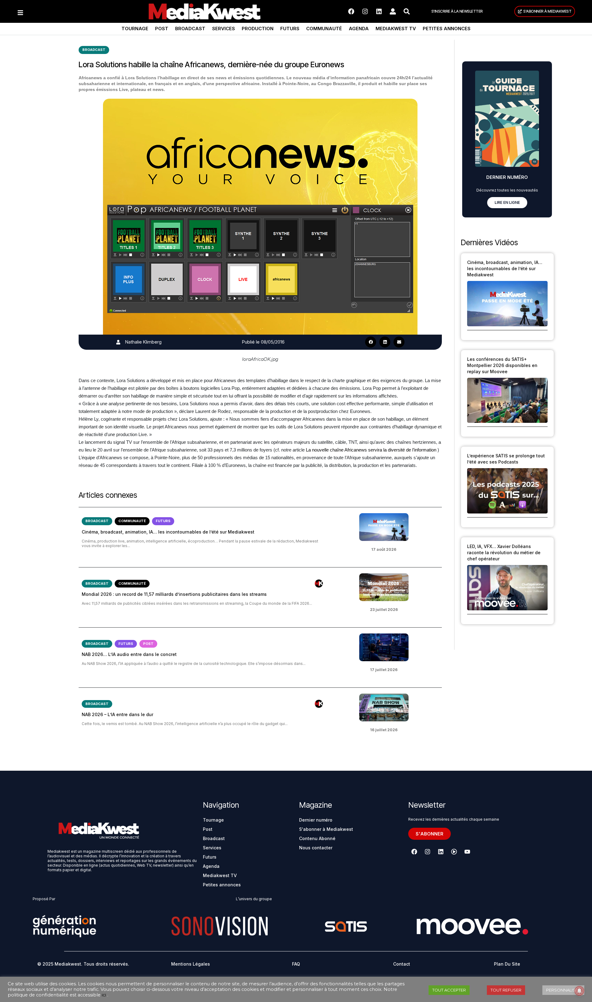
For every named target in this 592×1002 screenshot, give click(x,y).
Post (161, 28)
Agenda (359, 28)
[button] (370, 342)
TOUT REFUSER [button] (506, 990)
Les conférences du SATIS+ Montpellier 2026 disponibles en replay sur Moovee (502, 365)
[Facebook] (351, 11)
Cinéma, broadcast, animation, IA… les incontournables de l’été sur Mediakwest (168, 531)
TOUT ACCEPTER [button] (449, 990)
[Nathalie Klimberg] (118, 342)
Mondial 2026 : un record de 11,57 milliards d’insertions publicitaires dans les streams (174, 594)
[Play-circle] (454, 852)
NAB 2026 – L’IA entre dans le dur (117, 714)
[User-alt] (393, 11)
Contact (401, 964)
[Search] (407, 11)
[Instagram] (365, 11)
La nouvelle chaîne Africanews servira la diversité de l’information (371, 449)
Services (223, 28)
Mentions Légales (190, 964)
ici (104, 995)
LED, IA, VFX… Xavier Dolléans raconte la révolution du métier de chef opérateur (504, 552)
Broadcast (190, 28)
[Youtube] (467, 852)
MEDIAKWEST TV (396, 28)
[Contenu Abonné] (319, 583)
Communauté (324, 28)
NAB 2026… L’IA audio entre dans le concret (129, 654)
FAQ (296, 964)
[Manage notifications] (579, 991)
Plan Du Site (507, 964)
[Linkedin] (379, 11)
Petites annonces (447, 28)
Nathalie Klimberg (143, 342)
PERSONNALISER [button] (563, 990)
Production (257, 28)
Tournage (134, 28)
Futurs (289, 28)
